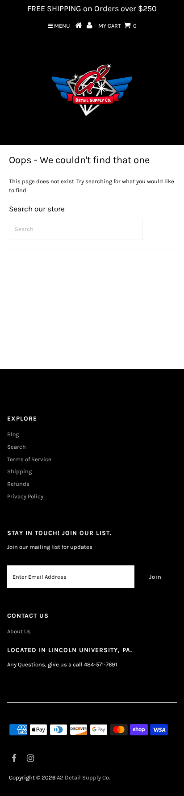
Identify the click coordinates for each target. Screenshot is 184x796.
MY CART (117, 25)
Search (16, 446)
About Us (19, 631)
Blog (13, 434)
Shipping (19, 471)
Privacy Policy (25, 496)
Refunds (18, 483)
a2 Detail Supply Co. (83, 777)
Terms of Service (29, 459)
